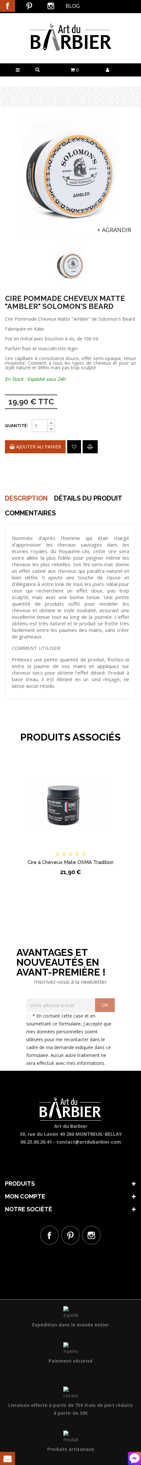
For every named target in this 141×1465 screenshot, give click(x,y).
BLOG (73, 6)
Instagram (50, 6)
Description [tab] (26, 498)
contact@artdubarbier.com (88, 1142)
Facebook (7, 6)
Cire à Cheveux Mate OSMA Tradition (70, 862)
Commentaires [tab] (30, 513)
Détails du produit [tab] (88, 498)
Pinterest (29, 6)
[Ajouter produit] (90, 446)
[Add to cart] (36, 848)
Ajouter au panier (38, 446)
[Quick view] (105, 848)
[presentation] (14, 257)
